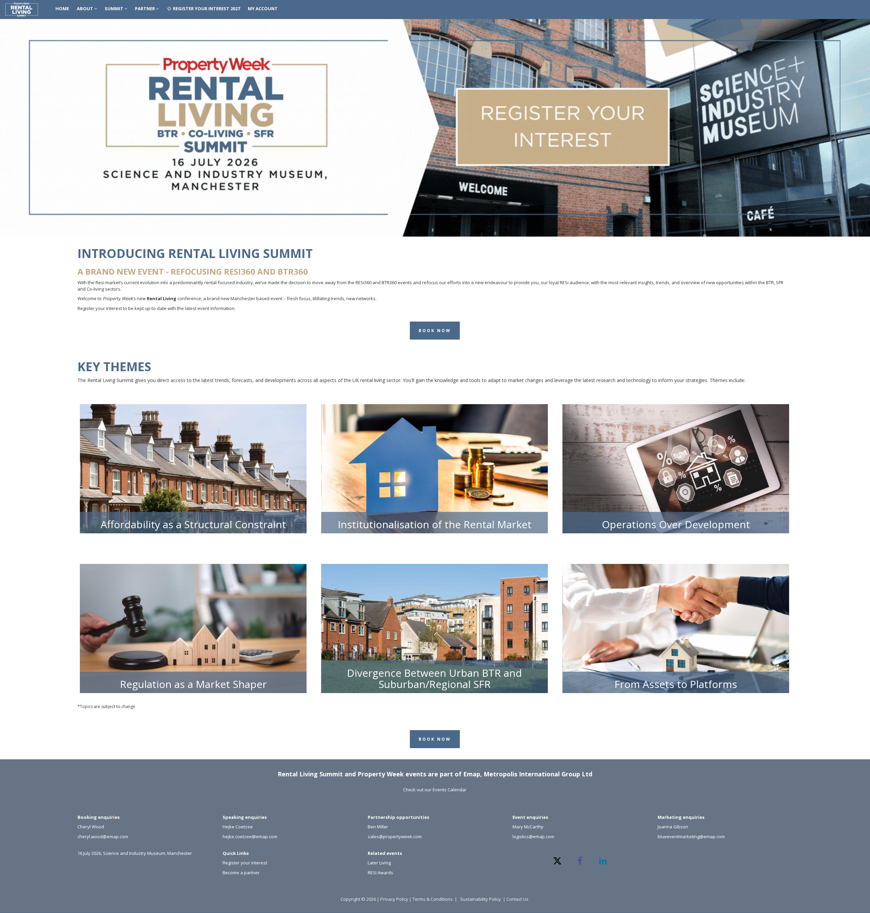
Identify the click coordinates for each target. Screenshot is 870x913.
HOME (62, 8)
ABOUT (85, 8)
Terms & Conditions (433, 899)
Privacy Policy (394, 899)
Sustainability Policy (480, 899)
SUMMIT (114, 8)
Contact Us (517, 899)
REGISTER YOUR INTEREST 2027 (206, 8)
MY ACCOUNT (263, 8)
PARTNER (145, 8)
